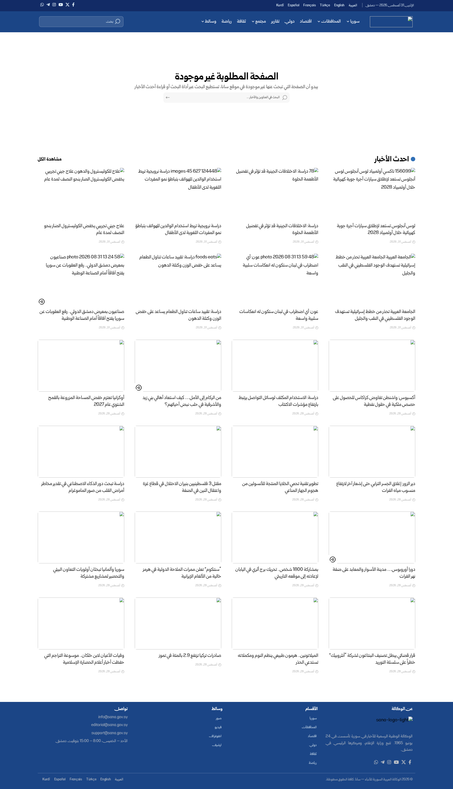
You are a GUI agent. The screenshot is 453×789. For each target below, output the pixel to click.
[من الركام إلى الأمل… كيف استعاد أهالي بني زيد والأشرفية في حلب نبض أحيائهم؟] (178, 366)
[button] (81, 21)
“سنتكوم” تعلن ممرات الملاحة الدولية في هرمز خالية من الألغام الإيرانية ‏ (182, 573)
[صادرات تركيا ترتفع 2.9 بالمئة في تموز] (178, 623)
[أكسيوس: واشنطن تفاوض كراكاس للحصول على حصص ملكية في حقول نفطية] (372, 366)
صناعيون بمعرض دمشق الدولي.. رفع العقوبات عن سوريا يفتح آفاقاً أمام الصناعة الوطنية (82, 315)
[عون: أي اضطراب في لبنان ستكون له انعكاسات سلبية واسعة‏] (275, 280)
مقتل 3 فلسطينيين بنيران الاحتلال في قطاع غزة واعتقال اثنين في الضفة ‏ (182, 487)
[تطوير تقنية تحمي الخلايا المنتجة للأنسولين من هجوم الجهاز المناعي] (275, 452)
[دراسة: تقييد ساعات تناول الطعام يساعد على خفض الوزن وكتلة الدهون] (178, 280)
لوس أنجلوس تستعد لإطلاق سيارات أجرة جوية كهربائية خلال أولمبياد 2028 (376, 229)
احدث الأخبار (392, 159)
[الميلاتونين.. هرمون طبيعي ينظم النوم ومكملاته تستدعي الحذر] (275, 623)
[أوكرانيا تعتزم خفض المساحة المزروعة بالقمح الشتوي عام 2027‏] (81, 366)
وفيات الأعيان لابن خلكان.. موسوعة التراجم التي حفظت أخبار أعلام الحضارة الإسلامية (84, 659)
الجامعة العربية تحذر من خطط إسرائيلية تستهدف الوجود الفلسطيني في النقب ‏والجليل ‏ (375, 315)
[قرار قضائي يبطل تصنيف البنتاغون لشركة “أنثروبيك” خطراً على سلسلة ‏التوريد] (372, 623)
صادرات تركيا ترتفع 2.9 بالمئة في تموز (190, 656)
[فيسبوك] (73, 4)
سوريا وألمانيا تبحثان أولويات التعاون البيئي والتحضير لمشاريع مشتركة (88, 573)
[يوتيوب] (60, 4)
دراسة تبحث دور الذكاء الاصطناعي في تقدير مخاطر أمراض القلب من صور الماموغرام (82, 487)
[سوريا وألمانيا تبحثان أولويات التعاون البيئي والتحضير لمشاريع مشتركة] (81, 537)
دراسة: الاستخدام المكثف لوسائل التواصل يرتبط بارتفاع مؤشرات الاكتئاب (278, 401)
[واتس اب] (42, 4)
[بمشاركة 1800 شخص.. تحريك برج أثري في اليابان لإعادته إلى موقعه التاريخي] (275, 537)
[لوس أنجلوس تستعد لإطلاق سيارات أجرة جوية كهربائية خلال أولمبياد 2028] (372, 194)
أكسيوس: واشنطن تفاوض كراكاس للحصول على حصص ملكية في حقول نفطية (374, 401)
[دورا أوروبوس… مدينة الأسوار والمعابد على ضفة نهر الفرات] (372, 537)
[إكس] (67, 4)
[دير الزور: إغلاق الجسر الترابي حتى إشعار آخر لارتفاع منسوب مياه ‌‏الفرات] (372, 452)
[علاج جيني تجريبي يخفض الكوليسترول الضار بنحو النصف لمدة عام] (81, 194)
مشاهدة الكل (50, 159)
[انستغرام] (54, 4)
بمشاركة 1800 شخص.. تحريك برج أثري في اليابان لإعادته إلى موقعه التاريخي (276, 573)
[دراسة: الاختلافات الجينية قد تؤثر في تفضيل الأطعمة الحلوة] (275, 194)
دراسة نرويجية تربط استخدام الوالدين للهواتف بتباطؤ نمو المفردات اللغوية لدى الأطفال (178, 229)
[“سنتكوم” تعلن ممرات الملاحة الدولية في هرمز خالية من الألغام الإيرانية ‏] (178, 537)
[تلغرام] (48, 4)
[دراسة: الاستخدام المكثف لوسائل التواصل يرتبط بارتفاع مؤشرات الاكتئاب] (275, 366)
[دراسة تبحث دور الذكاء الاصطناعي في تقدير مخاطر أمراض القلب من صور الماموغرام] (81, 452)
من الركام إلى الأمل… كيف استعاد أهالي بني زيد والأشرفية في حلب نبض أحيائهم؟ (182, 401)
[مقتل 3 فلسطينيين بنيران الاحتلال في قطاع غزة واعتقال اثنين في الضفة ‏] (178, 452)
